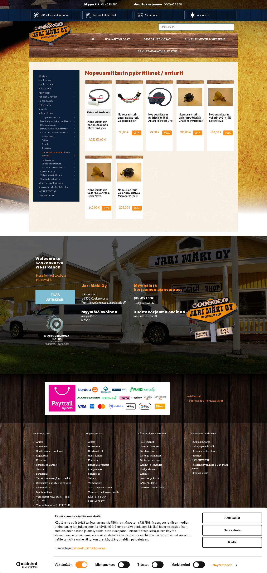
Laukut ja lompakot (151, 464)
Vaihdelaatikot (48, 136)
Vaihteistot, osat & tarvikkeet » (54, 132)
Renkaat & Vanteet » (49, 96)
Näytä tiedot (222, 565)
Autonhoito (42, 446)
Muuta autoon (44, 492)
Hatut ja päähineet (150, 455)
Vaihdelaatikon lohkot (51, 163)
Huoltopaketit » (46, 84)
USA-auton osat (117, 39)
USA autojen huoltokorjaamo (54, 15)
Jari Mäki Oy (203, 15)
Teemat (197, 455)
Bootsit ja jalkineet (150, 460)
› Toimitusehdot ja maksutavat (204, 400)
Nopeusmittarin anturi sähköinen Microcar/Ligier (98, 125)
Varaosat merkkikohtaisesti (103, 492)
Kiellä (232, 542)
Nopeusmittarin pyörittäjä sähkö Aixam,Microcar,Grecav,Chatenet (159, 117)
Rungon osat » (46, 100)
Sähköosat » (45, 105)
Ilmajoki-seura (200, 472)
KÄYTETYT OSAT (47, 191)
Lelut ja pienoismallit (204, 446)
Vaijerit (92, 478)
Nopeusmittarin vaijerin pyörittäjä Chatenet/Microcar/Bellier (190, 117)
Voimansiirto (43, 487)
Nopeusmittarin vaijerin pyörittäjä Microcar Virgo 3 (129, 193)
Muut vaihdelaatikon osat (53, 167)
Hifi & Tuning (95, 455)
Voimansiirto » (46, 113)
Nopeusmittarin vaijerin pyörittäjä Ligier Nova (220, 117)
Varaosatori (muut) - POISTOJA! (53, 505)
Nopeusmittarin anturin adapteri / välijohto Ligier (128, 117)
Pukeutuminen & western (205, 39)
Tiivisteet (46, 148)
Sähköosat (42, 473)
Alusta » (43, 76)
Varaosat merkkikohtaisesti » (53, 187)
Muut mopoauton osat (100, 487)
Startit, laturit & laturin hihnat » (54, 128)
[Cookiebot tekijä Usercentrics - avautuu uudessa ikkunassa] (27, 565)
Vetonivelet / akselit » (50, 179)
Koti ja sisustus (148, 469)
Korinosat (41, 460)
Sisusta (40, 469)
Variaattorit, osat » (48, 171)
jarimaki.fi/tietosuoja (89, 548)
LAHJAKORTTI (46, 195)
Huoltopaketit (95, 451)
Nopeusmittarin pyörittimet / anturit (56, 154)
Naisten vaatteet (149, 451)
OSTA (136, 133)
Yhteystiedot (151, 15)
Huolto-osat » (46, 80)
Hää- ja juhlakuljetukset (104, 15)
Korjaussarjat (48, 160)
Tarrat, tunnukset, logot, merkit (53, 478)
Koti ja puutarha (201, 441)
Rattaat (45, 140)
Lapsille (144, 473)
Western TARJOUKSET (153, 487)
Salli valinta (232, 530)
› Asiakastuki (193, 396)
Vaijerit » (43, 109)
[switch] (124, 564)
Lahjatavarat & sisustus (158, 51)
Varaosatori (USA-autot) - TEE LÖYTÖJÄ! (51, 498)
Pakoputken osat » (48, 125)
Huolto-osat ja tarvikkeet (49, 451)
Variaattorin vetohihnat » (51, 175)
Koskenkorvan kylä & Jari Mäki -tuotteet (209, 466)
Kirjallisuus (42, 455)
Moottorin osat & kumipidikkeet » (55, 121)
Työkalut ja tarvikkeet (205, 451)
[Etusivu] (92, 39)
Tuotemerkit (147, 441)
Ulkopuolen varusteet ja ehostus (53, 482)
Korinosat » (44, 92)
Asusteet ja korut (149, 478)
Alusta (39, 441)
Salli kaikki (232, 518)
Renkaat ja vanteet (46, 464)
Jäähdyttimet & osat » (50, 117)
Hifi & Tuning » (46, 88)
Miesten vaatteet (149, 446)
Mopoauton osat (157, 39)
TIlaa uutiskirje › (55, 297)
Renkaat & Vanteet (98, 464)
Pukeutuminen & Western (152, 433)
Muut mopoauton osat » (51, 183)
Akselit (45, 144)
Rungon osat (95, 469)
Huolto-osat (94, 446)
